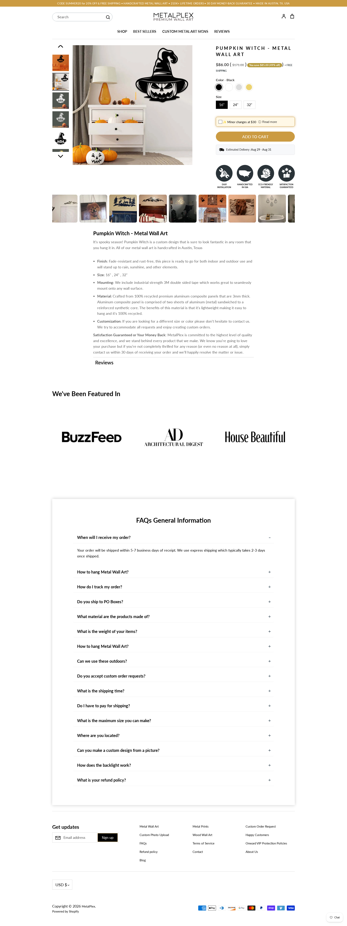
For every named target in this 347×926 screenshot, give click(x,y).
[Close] (259, 419)
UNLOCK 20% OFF (218, 487)
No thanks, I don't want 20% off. (218, 501)
